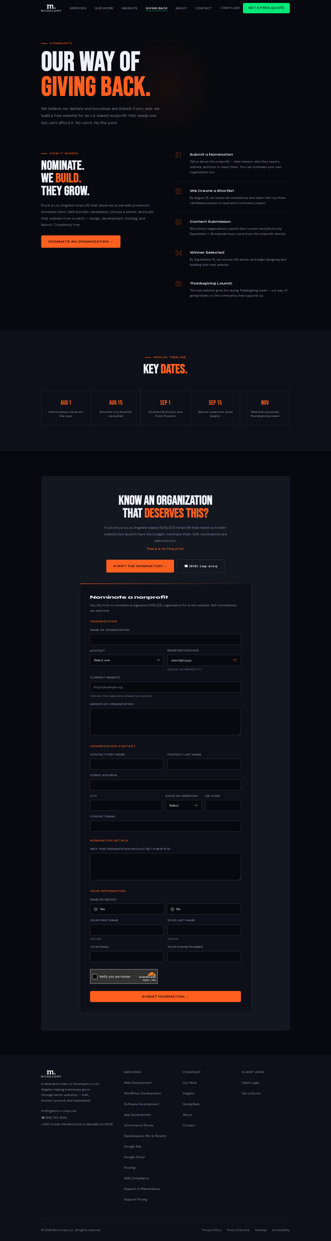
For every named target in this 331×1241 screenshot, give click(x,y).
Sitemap (261, 1230)
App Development (137, 1115)
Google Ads (132, 1146)
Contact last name (184, 754)
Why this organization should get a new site (130, 848)
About (181, 8)
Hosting (129, 1168)
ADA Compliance (136, 1178)
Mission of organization (112, 704)
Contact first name (107, 754)
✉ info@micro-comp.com (59, 1111)
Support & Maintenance (142, 1189)
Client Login (230, 8)
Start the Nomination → (140, 566)
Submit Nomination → (165, 996)
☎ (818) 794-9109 (200, 566)
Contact (203, 8)
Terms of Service (238, 1230)
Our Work (104, 8)
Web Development (138, 1083)
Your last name (181, 920)
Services (78, 8)
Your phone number (185, 946)
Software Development (141, 1104)
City (93, 796)
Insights (130, 8)
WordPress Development (142, 1093)
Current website (105, 677)
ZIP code (212, 796)
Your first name (104, 920)
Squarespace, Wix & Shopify (145, 1136)
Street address (103, 775)
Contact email (103, 816)
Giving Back (157, 8)
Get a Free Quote (266, 8)
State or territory (182, 796)
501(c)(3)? (97, 650)
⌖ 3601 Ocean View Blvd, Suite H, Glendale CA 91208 (77, 1124)
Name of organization (110, 630)
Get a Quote (251, 1093)
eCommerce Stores (138, 1125)
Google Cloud (134, 1157)
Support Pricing (135, 1199)
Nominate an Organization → (80, 241)
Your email (99, 946)
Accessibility (281, 1230)
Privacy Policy (211, 1230)
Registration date (183, 650)
